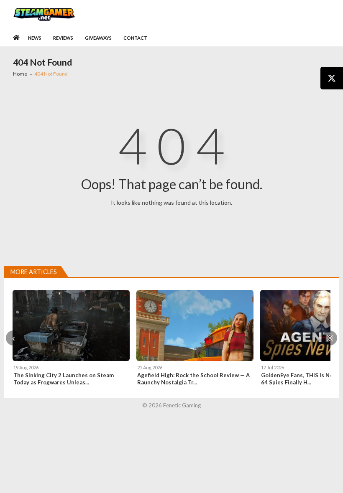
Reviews (63, 38)
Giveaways (98, 38)
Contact (135, 38)
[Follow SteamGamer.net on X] (331, 78)
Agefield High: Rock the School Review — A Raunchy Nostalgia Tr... (193, 379)
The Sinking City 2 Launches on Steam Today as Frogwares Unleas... (63, 379)
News (34, 38)
